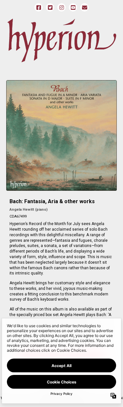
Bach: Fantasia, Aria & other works (52, 201)
